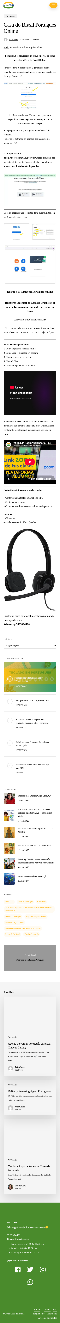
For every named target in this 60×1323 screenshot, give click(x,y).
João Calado (13, 40)
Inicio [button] (37, 1309)
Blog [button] (55, 1309)
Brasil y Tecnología (25, 902)
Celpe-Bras (41, 902)
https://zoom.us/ (14, 76)
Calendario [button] (52, 1313)
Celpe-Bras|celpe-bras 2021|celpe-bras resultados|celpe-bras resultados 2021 (28, 909)
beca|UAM (9, 902)
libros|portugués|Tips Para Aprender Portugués (22, 928)
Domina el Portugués (13, 917)
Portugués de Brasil (12, 934)
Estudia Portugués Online (14, 922)
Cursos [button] (47, 1309)
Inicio (6, 47)
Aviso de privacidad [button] (47, 1318)
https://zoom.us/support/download (26, 157)
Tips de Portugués (31, 934)
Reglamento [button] (39, 1313)
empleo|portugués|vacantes (36, 917)
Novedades (10, 16)
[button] (53, 5)
